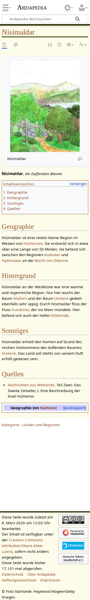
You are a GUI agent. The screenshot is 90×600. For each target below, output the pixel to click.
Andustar (52, 254)
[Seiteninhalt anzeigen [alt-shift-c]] (4, 45)
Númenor (48, 407)
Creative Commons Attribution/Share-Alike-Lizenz (23, 545)
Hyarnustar (12, 260)
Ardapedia (32, 7)
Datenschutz (13, 574)
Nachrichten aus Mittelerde (31, 384)
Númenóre (33, 243)
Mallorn (20, 298)
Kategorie (10, 424)
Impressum (50, 579)
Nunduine (20, 309)
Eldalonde (60, 315)
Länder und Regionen (41, 424)
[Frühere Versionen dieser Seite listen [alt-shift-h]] (59, 45)
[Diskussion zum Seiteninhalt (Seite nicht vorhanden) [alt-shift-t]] (15, 45)
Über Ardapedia (41, 574)
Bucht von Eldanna (51, 260)
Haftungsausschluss (19, 579)
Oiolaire (61, 298)
